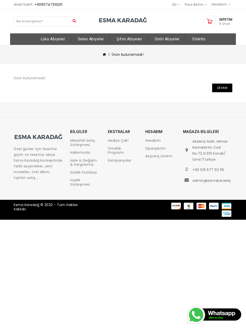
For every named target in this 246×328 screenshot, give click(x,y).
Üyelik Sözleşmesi (80, 182)
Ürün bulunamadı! (127, 54)
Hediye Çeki (118, 140)
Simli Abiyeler (167, 39)
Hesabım (153, 140)
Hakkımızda (80, 152)
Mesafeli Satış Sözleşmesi (82, 142)
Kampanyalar (120, 160)
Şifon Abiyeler (129, 39)
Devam (222, 88)
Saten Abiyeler (91, 39)
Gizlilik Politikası (83, 172)
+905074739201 (48, 4)
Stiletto (198, 39)
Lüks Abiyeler (53, 39)
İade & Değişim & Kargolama (83, 162)
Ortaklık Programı (116, 150)
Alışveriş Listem (158, 156)
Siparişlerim (155, 148)
